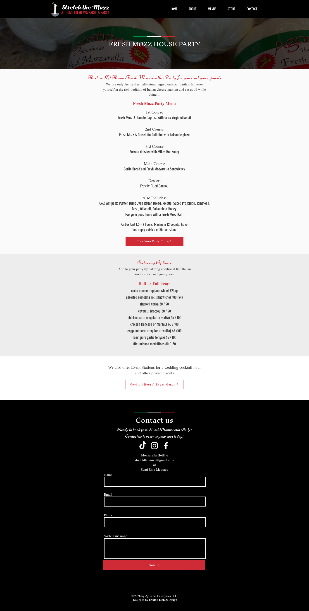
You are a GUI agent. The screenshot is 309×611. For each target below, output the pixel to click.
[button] (212, 9)
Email (108, 494)
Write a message (115, 536)
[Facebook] (166, 445)
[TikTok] (142, 445)
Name (108, 474)
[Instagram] (154, 445)
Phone (108, 515)
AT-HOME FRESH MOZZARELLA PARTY (85, 12)
